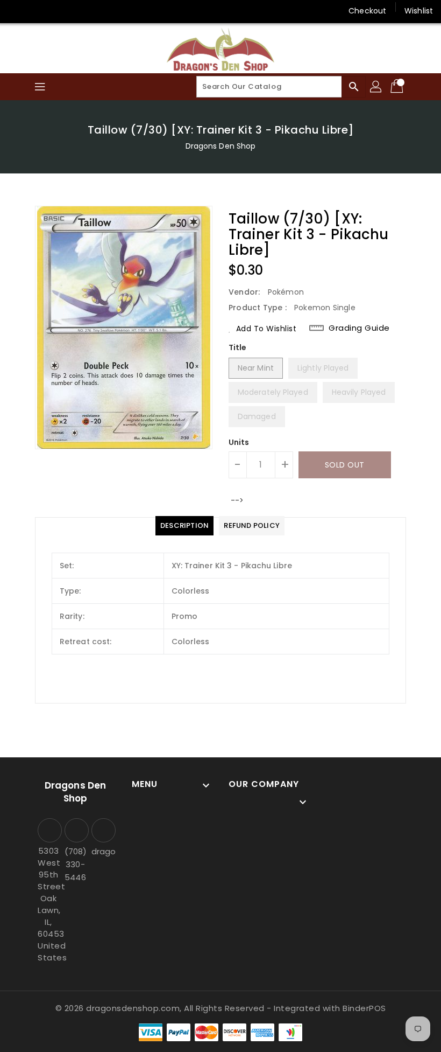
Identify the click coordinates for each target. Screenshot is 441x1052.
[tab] (184, 525)
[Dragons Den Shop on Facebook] (17, 11)
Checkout (367, 10)
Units (239, 442)
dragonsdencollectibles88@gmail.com (102, 851)
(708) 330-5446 (75, 864)
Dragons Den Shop (221, 146)
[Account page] (376, 86)
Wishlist (418, 10)
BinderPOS (364, 1008)
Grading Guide (359, 328)
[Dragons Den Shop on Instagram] (38, 11)
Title (238, 347)
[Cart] (398, 86)
